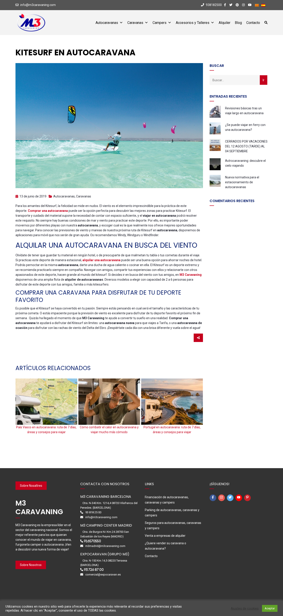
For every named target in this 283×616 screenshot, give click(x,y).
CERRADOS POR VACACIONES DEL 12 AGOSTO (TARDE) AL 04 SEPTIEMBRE (246, 146)
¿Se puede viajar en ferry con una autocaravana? (245, 127)
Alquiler (224, 22)
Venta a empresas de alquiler (165, 535)
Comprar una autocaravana (48, 210)
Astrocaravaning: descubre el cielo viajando (245, 163)
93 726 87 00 (94, 569)
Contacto (253, 22)
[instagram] (222, 497)
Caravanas (135, 22)
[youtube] (239, 497)
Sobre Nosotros (31, 565)
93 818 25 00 (93, 512)
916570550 (92, 541)
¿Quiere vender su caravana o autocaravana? (165, 545)
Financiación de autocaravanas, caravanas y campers (167, 499)
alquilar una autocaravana (101, 260)
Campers (159, 22)
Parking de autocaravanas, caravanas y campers (172, 512)
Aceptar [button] (270, 608)
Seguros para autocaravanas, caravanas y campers (173, 525)
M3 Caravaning (191, 274)
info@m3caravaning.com (38, 5)
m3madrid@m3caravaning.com (105, 546)
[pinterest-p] (248, 497)
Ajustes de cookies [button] (245, 608)
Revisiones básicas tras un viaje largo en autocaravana (244, 110)
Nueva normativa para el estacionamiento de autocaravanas (242, 182)
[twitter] (231, 497)
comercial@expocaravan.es (103, 574)
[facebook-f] (214, 497)
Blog (238, 22)
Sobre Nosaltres (31, 485)
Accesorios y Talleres (192, 22)
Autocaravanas (107, 22)
